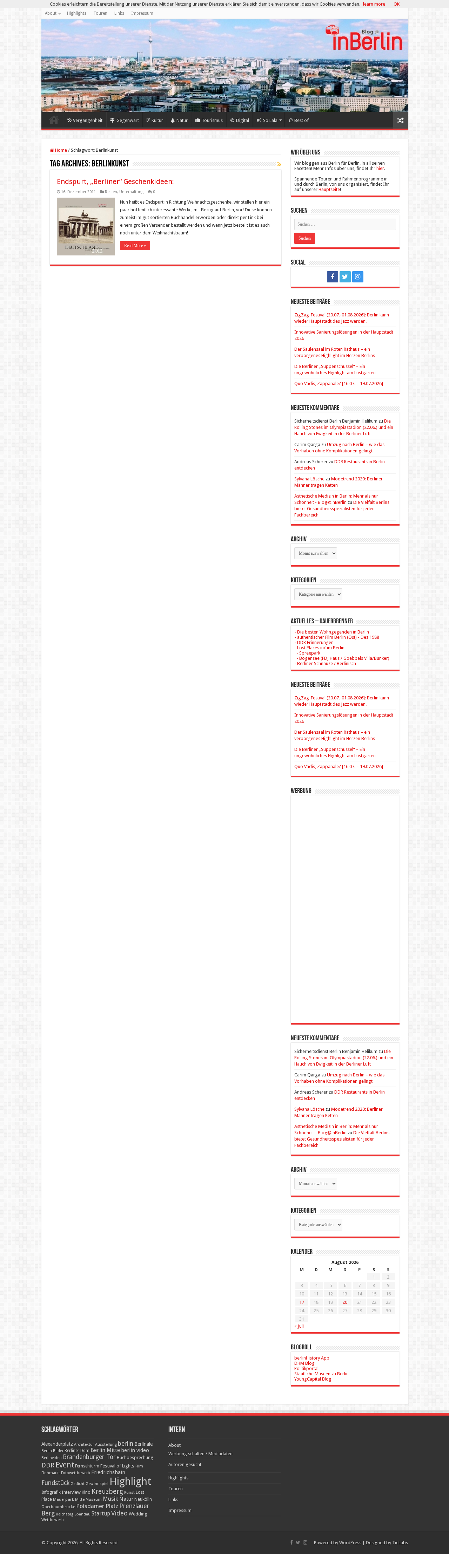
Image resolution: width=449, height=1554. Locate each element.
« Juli (299, 1326)
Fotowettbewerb (75, 1473)
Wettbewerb (52, 1519)
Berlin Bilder (52, 1451)
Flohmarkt (50, 1473)
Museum (94, 1499)
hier (380, 168)
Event (64, 1464)
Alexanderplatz (57, 1444)
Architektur (84, 1444)
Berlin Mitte (105, 1450)
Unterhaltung (131, 192)
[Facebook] (332, 276)
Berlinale (143, 1444)
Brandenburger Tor (89, 1456)
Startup (101, 1514)
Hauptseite (329, 189)
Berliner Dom (77, 1450)
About (50, 13)
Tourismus (212, 120)
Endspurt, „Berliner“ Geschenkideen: (115, 181)
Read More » (135, 245)
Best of (301, 120)
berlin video (135, 1450)
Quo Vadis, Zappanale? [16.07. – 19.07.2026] (338, 383)
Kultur (157, 120)
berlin (125, 1443)
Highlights (76, 13)
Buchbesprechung (135, 1457)
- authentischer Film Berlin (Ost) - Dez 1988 (336, 637)
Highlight (130, 1481)
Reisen (111, 192)
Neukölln (143, 1499)
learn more (374, 4)
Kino (86, 1492)
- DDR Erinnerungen (314, 642)
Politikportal (306, 1368)
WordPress (350, 1542)
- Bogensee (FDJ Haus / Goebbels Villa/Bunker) (341, 658)
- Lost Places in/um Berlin (319, 647)
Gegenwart (127, 120)
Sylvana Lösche (309, 478)
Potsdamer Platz (97, 1506)
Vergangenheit (87, 120)
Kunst (129, 1492)
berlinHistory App (311, 1358)
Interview (71, 1492)
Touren (100, 13)
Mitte (80, 1499)
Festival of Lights (117, 1466)
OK (397, 4)
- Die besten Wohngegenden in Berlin (331, 632)
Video (119, 1513)
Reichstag (64, 1514)
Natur (182, 120)
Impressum (142, 13)
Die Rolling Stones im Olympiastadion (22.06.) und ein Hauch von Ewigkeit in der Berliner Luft (343, 427)
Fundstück (55, 1482)
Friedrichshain (108, 1472)
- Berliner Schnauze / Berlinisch (325, 663)
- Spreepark (307, 653)
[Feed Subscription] (279, 164)
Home (54, 119)
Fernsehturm (87, 1466)
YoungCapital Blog (312, 1379)
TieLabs (400, 1542)
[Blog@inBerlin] (224, 65)
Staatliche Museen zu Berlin (321, 1373)
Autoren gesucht (184, 1464)
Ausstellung (106, 1444)
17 (301, 1302)
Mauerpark (63, 1499)
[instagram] (357, 276)
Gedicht (78, 1483)
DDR (47, 1465)
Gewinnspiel (97, 1483)
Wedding (138, 1514)
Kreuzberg (107, 1491)
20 (344, 1302)
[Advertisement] (345, 904)
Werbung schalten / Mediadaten (200, 1453)
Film (139, 1466)
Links (119, 13)
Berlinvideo (51, 1458)
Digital (242, 120)
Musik (110, 1498)
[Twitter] (345, 276)
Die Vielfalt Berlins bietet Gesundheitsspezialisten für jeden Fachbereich (341, 509)
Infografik (51, 1492)
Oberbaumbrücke (58, 1506)
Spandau (82, 1514)
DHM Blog (304, 1363)
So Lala (270, 120)
